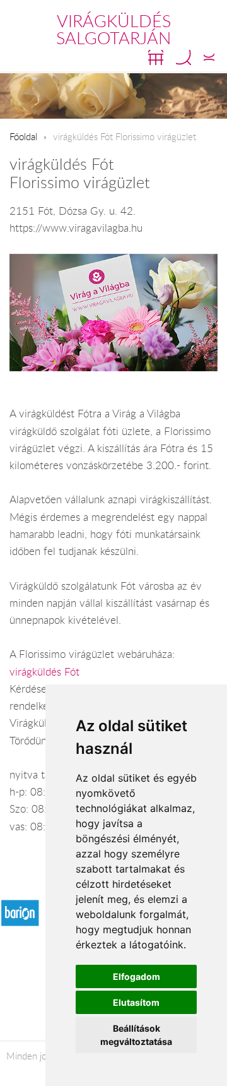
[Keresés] (183, 57)
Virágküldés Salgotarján (113, 29)
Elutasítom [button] (136, 1002)
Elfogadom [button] (136, 976)
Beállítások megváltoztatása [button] (136, 1035)
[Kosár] (155, 57)
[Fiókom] (209, 57)
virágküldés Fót (44, 672)
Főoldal (23, 136)
